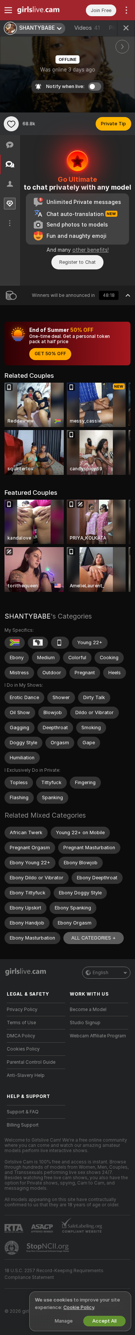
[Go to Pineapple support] (12, 1248)
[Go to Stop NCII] (48, 1247)
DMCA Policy (21, 1036)
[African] (38, 643)
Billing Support (23, 1125)
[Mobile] (60, 643)
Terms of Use (21, 1022)
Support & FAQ (23, 1112)
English (100, 972)
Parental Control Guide (31, 1062)
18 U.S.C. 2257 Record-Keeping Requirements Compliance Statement (54, 1274)
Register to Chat (77, 262)
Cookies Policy (23, 1049)
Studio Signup (85, 1022)
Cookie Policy (78, 1307)
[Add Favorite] (11, 123)
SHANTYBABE (27, 616)
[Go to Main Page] (42, 10)
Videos (87, 27)
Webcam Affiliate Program (98, 1036)
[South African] (14, 643)
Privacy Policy (22, 1009)
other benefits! (90, 250)
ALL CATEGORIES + (93, 938)
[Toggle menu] (8, 10)
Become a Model (88, 1009)
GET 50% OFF (50, 353)
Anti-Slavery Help (26, 1075)
